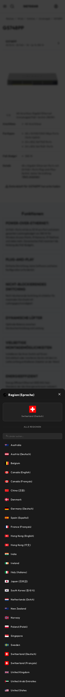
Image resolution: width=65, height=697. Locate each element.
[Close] (59, 394)
